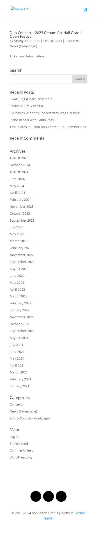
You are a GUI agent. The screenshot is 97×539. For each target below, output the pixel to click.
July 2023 (16, 227)
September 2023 (22, 220)
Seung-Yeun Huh (27, 41)
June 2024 (17, 179)
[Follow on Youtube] (61, 496)
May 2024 (17, 186)
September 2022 (22, 262)
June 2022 (17, 275)
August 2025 (19, 158)
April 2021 (17, 365)
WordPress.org (21, 457)
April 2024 (17, 192)
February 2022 (20, 303)
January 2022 (19, 310)
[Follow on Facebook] (35, 496)
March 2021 (19, 372)
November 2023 (22, 206)
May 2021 (17, 358)
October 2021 (20, 324)
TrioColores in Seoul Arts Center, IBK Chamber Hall (48, 127)
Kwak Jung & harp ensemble (31, 99)
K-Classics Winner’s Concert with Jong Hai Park (45, 113)
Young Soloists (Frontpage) (30, 418)
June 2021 (17, 351)
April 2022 (17, 289)
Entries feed (19, 443)
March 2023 (19, 241)
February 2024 (20, 199)
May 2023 (17, 234)
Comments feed (22, 450)
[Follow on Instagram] (48, 496)
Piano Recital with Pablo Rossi (32, 120)
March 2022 (19, 296)
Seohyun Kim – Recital (26, 106)
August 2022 (19, 268)
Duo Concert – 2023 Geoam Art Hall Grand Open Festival (46, 34)
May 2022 (17, 282)
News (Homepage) (23, 46)
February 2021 (20, 379)
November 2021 (22, 317)
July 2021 (16, 345)
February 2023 (20, 248)
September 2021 (22, 331)
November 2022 (22, 255)
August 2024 (19, 172)
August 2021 (19, 338)
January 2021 (19, 386)
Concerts (72, 41)
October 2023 (20, 213)
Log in (14, 436)
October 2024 (20, 165)
